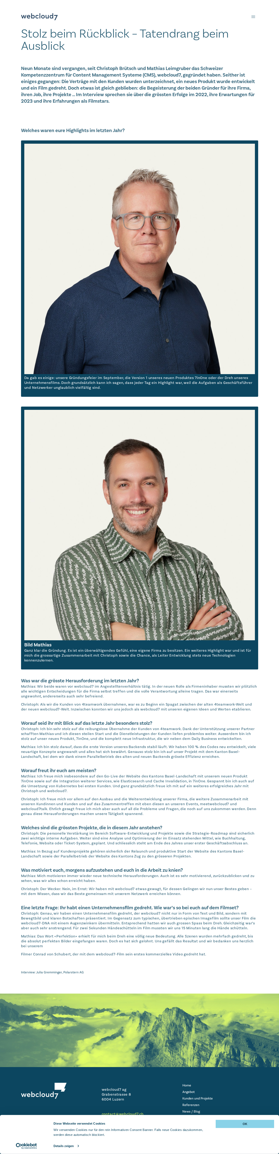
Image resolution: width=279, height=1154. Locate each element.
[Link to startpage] (39, 16)
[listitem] (220, 1085)
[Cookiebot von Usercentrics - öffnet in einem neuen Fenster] (26, 1146)
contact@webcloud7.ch (123, 1114)
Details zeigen (64, 1146)
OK (245, 1124)
